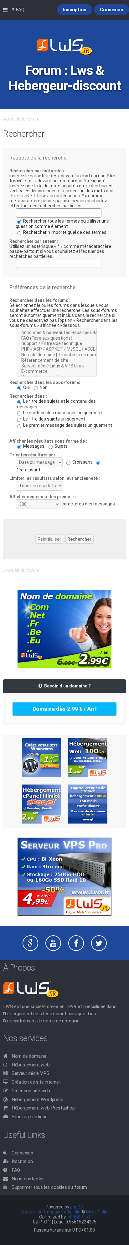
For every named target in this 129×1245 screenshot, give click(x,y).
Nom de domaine (29, 1056)
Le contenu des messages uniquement (62, 412)
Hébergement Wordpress (37, 1099)
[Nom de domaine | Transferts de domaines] (56, 355)
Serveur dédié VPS (30, 1073)
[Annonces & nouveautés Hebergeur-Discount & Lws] (56, 333)
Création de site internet (36, 1082)
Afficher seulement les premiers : (43, 496)
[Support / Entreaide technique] (56, 344)
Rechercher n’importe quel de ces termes (64, 232)
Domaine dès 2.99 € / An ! (65, 709)
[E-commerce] (56, 371)
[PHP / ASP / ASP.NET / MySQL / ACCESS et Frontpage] (56, 349)
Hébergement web (31, 1065)
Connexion (22, 1153)
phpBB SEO (79, 1216)
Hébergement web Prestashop (43, 1108)
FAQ (16, 1170)
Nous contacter (28, 1179)
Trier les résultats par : (33, 454)
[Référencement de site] (56, 360)
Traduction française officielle (50, 1211)
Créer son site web (31, 1091)
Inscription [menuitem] (74, 9)
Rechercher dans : (28, 396)
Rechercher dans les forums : (39, 300)
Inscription (22, 1161)
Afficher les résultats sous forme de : (48, 441)
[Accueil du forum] (64, 47)
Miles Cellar (97, 1211)
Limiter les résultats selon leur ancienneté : (54, 478)
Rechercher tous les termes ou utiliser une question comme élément (62, 224)
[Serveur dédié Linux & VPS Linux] (56, 366)
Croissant (81, 462)
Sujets (61, 446)
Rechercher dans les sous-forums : (46, 382)
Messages (33, 446)
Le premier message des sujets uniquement (67, 425)
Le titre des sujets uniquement (53, 418)
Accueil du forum (21, 119)
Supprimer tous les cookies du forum (49, 1187)
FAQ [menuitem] (19, 9)
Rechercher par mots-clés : (37, 170)
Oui (26, 387)
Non (43, 387)
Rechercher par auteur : (33, 241)
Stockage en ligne (30, 1117)
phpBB (76, 1206)
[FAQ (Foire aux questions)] (56, 338)
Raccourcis (6, 10)
